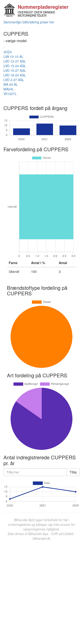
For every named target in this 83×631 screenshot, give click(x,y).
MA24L (8, 89)
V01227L (10, 93)
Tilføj (73, 472)
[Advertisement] (41, 584)
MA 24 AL (10, 84)
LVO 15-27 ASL (14, 70)
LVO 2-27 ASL (13, 79)
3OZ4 (7, 52)
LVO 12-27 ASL (14, 61)
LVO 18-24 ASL (14, 75)
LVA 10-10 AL (13, 56)
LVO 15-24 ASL (14, 65)
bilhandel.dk (41, 538)
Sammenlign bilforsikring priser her (28, 22)
